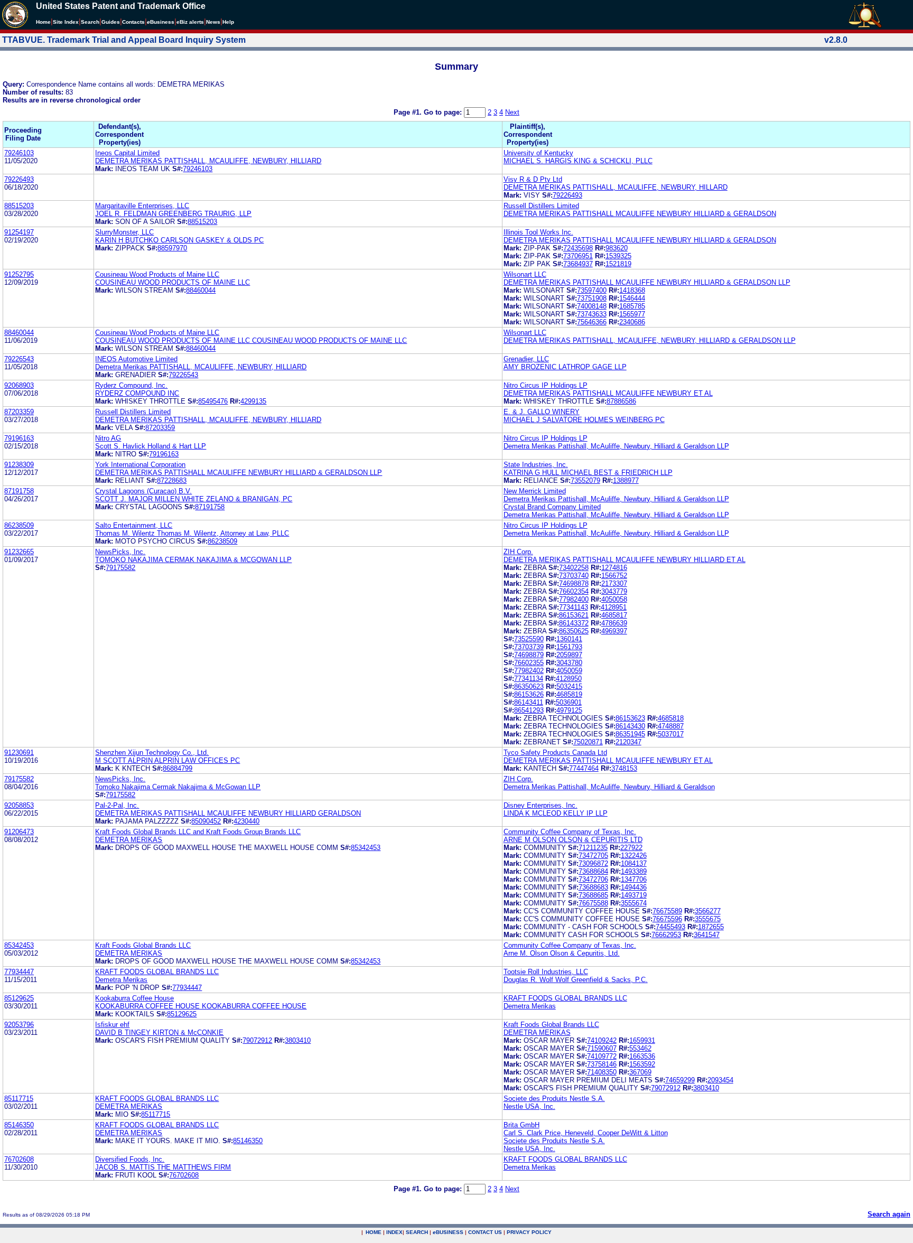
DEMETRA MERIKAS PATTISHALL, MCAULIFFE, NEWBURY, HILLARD (616, 187)
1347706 (634, 879)
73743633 (592, 314)
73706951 (578, 256)
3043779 (614, 591)
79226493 (19, 179)
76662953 (666, 935)
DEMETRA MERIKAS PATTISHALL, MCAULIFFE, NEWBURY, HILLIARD (208, 161)
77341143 (573, 607)
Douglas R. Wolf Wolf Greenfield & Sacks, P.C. (576, 980)
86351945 (630, 734)
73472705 (593, 855)
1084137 (634, 863)
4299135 (253, 401)
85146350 (19, 1125)
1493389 (634, 871)
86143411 (528, 702)
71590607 (602, 1048)
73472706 (593, 879)
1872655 (711, 927)
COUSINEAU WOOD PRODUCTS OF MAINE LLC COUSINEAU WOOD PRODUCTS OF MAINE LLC (251, 340)
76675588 (593, 903)
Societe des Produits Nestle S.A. (554, 1098)
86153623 (630, 718)
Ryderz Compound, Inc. (131, 385)
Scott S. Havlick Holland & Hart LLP (150, 446)
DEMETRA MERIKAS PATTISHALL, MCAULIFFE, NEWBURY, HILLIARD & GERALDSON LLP (650, 340)
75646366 (592, 322)
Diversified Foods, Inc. (129, 1159)
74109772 (602, 1056)
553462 (640, 1048)
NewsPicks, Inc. (120, 552)
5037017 (671, 734)
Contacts (133, 22)
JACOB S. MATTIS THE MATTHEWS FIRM (163, 1167)
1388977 (626, 480)
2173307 (614, 583)
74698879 (529, 655)
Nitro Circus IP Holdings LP (546, 385)
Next (512, 112)
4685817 (614, 615)
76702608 (19, 1159)
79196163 (19, 438)
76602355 (529, 663)
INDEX (394, 1232)
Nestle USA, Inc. (529, 1106)
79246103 (19, 153)
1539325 (618, 256)
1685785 (632, 306)
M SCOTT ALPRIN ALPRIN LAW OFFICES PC (167, 760)
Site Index (66, 22)
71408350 (602, 1072)
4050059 (569, 671)
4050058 (614, 599)
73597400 (592, 290)
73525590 (529, 639)
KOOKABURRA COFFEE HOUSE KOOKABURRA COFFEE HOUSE (200, 1006)
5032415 (569, 686)
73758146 (602, 1064)
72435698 (578, 248)
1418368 (632, 290)
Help (228, 22)
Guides (110, 22)
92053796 (19, 1025)
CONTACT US (485, 1232)
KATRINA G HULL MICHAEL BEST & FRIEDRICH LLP (588, 472)
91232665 (19, 552)
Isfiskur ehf (112, 1025)
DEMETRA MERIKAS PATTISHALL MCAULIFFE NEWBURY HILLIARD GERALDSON (228, 813)
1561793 (569, 647)
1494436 (634, 887)
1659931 (642, 1040)
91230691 (19, 752)
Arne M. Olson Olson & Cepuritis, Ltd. (562, 953)
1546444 (632, 298)
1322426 (634, 855)
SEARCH (417, 1232)
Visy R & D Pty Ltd (533, 179)
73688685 (593, 895)
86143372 (574, 623)
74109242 (602, 1040)
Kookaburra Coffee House (134, 998)
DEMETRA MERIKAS (128, 840)
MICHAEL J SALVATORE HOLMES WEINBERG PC (584, 420)
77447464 (584, 768)
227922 (631, 848)
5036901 (569, 702)
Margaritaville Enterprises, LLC (142, 206)
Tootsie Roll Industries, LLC (546, 972)
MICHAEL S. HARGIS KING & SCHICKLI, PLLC (578, 161)
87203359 (19, 412)
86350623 (529, 686)
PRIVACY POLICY (529, 1232)
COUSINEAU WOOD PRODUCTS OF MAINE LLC (172, 282)
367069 (640, 1072)
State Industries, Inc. (536, 465)
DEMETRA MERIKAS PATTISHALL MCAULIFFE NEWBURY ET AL (608, 393)
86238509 (19, 525)
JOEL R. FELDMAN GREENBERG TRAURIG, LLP (173, 214)
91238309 (19, 465)
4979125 (569, 710)
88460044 (201, 290)
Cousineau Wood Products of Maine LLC (157, 274)
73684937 (578, 264)
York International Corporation (140, 465)
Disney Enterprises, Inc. (540, 805)
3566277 (708, 911)
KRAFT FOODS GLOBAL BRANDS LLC (157, 972)
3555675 (708, 919)
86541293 (529, 710)
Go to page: (444, 112)
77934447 (19, 972)
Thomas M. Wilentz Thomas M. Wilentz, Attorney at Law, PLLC (192, 533)
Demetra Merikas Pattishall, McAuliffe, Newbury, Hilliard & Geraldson (609, 787)
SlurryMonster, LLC (124, 232)
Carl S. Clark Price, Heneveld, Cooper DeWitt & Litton (586, 1133)
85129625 (19, 998)
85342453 (365, 848)
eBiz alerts (190, 22)
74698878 (574, 583)
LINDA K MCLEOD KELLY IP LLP (556, 813)
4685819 (569, 694)
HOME (373, 1232)
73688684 (593, 871)
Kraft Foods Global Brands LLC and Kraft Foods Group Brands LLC (198, 832)
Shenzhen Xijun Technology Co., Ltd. (152, 752)
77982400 (574, 599)
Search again (889, 1214)
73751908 (592, 298)
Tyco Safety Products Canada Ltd (555, 752)
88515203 (19, 206)
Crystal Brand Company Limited (552, 507)
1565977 (632, 314)
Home (43, 22)
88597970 (172, 248)
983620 (616, 248)
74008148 (592, 306)
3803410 (298, 1040)
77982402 (529, 671)
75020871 (588, 742)
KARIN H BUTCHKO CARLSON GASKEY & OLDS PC (179, 240)
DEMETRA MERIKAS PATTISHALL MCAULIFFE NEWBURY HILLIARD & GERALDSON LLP (647, 282)
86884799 (177, 768)
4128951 (614, 607)
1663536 (642, 1056)
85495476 (213, 401)
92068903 (19, 385)
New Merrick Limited (535, 491)
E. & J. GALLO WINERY (542, 412)
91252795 (19, 274)
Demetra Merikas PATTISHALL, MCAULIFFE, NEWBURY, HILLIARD (200, 367)
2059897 (569, 655)
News (213, 22)
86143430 (630, 726)
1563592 (642, 1064)
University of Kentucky (538, 153)
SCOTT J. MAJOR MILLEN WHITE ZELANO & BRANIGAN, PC (193, 499)
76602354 (574, 591)
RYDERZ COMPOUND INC (137, 393)
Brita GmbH (521, 1125)
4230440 (246, 821)
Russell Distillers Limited (541, 206)
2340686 (632, 322)
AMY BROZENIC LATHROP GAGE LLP (565, 367)
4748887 (671, 726)
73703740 (574, 576)
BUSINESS (448, 1232)
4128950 (569, 679)
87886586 (621, 401)
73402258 (574, 568)
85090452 (206, 821)
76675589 (667, 911)
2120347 (628, 742)
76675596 (667, 919)
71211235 (593, 848)
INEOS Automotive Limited (136, 359)
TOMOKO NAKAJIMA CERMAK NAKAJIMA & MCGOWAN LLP (193, 560)
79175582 (120, 568)
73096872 (593, 863)
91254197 (19, 232)
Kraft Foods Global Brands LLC (143, 945)
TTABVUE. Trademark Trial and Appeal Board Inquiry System (124, 39)
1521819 (618, 264)
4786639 (614, 623)
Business (160, 22)
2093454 (720, 1080)
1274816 (614, 568)
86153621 (574, 615)
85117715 (18, 1098)
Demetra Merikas (121, 980)
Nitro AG (108, 438)
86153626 (529, 694)
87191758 (19, 491)
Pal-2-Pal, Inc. (117, 805)
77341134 (528, 679)
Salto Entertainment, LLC (133, 525)
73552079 (585, 480)
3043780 (569, 663)
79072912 (257, 1040)
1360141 (569, 639)
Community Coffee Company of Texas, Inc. (570, 832)
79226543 (19, 359)
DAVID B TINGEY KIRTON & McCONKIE (159, 1032)
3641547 (707, 935)
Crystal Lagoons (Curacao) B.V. (143, 491)
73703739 (529, 647)
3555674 (634, 903)
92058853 (19, 805)
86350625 (574, 631)
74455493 (670, 927)
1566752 (614, 576)
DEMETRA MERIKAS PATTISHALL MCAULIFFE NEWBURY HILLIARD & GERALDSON (640, 214)
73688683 (593, 887)
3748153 (624, 768)
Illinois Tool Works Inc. (538, 232)
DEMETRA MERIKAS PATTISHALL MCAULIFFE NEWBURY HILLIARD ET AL (625, 560)
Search (90, 22)
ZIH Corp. (518, 552)
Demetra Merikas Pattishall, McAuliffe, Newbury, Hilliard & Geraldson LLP (616, 446)
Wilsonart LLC (525, 274)
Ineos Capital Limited (127, 153)
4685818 (671, 718)
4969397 (614, 631)
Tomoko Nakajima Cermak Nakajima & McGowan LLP (177, 787)
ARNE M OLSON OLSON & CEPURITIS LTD (573, 840)
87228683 (172, 480)
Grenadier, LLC (526, 359)
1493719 (634, 895)
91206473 (19, 832)
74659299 (680, 1080)
